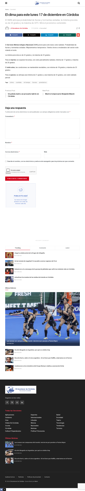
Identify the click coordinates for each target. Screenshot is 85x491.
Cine (6, 420)
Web (45, 152)
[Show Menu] (6, 3)
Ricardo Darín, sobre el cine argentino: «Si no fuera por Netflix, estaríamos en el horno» (43, 358)
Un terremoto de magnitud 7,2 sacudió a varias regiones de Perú (36, 261)
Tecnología (60, 423)
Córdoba (8, 428)
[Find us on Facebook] (7, 402)
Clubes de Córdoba (12, 423)
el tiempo (27, 82)
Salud (58, 415)
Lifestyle (34, 420)
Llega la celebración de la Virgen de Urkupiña (30, 253)
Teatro (58, 420)
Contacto (47, 477)
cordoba (18, 82)
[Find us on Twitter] (12, 402)
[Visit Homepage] (42, 3)
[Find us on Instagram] (17, 402)
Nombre (8, 143)
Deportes (34, 415)
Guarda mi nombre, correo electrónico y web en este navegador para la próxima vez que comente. (40, 161)
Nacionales (35, 425)
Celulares (8, 417)
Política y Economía (38, 431)
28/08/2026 (18, 360)
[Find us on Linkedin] (22, 402)
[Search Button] (79, 3)
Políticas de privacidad (34, 477)
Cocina (7, 425)
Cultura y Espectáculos (13, 431)
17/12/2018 (34, 28)
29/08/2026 (11, 343)
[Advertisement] (42, 225)
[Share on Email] (78, 35)
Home (7, 9)
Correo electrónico (12, 152)
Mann (36, 481)
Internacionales (36, 417)
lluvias (34, 82)
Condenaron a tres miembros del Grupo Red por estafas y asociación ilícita (39, 366)
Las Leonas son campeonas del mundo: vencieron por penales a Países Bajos (32, 341)
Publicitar (21, 477)
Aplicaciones (9, 415)
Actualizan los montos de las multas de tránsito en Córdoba (34, 277)
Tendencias (60, 425)
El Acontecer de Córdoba (19, 28)
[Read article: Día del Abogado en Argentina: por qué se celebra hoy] (9, 352)
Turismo (59, 428)
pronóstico (42, 82)
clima (12, 82)
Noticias (34, 428)
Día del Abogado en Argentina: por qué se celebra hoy (32, 350)
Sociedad (13, 9)
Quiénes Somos (10, 477)
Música (33, 423)
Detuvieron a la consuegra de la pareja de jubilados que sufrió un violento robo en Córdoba (45, 269)
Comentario (10, 116)
